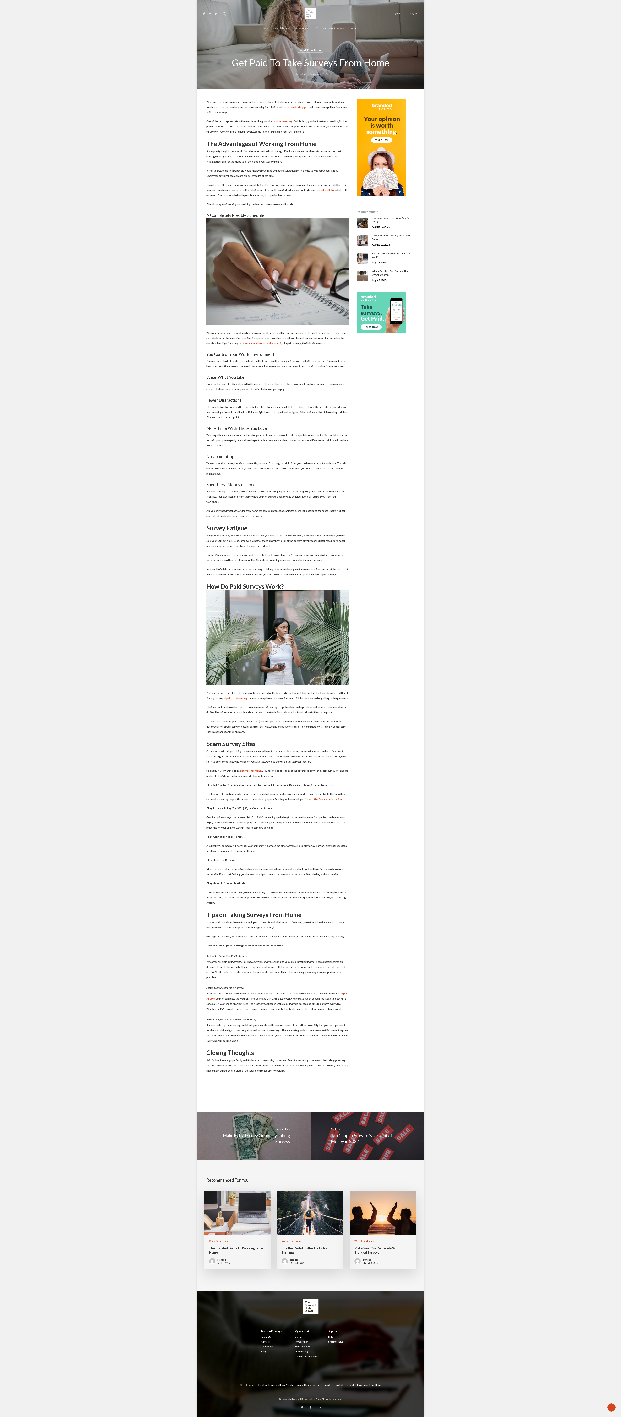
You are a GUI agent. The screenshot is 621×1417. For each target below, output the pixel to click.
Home (265, 28)
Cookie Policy (301, 1351)
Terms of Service (303, 1346)
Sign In (298, 1336)
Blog (263, 1351)
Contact (265, 1341)
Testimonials (267, 1346)
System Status (335, 1341)
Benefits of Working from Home (364, 1384)
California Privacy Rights (307, 1356)
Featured (354, 28)
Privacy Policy (301, 1341)
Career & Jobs (302, 28)
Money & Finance (281, 28)
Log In (413, 13)
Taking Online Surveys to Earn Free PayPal (319, 1384)
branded (301, 73)
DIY (316, 28)
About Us (266, 1336)
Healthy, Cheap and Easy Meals (275, 1384)
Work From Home (310, 50)
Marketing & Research (334, 28)
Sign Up (397, 13)
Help (330, 1336)
